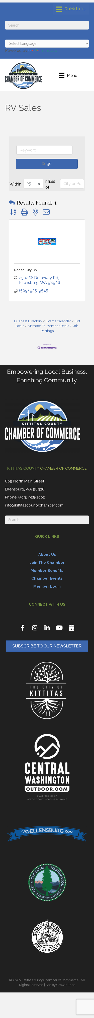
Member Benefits (47, 570)
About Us (47, 554)
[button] (12, 202)
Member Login (47, 586)
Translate (48, 50)
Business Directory (28, 321)
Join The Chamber (47, 562)
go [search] (49, 163)
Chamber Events (47, 578)
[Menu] (71, 9)
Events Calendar (58, 321)
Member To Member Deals (48, 326)
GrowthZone (65, 985)
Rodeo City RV (25, 270)
